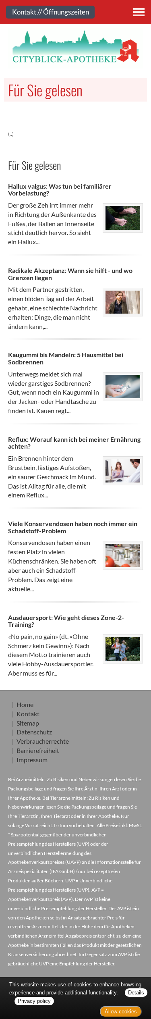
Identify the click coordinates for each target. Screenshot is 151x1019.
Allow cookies (121, 1012)
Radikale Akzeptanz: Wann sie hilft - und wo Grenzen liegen (70, 273)
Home (25, 704)
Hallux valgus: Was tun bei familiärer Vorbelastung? (60, 189)
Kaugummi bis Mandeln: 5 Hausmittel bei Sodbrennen (65, 358)
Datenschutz (34, 732)
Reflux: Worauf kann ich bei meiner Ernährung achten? (74, 442)
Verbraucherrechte (43, 741)
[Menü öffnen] (139, 12)
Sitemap (28, 723)
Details (136, 993)
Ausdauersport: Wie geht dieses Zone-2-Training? (66, 620)
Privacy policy (34, 1001)
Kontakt (28, 713)
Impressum (32, 759)
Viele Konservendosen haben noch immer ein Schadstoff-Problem (72, 527)
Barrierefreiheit (38, 750)
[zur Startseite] (75, 48)
